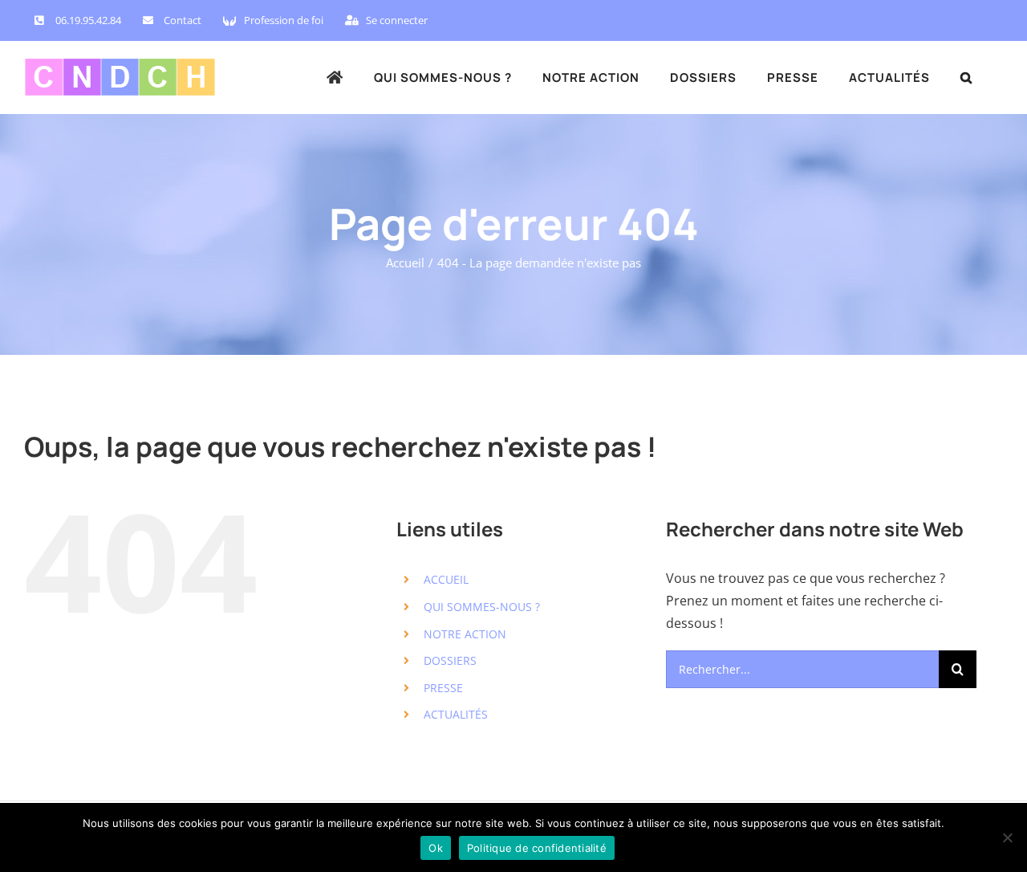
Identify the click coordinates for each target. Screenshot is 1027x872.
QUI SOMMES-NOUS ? (482, 606)
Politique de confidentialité (537, 847)
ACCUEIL (446, 579)
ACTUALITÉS (456, 714)
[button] (966, 77)
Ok (435, 847)
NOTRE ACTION (465, 634)
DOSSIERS (450, 660)
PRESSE (443, 687)
